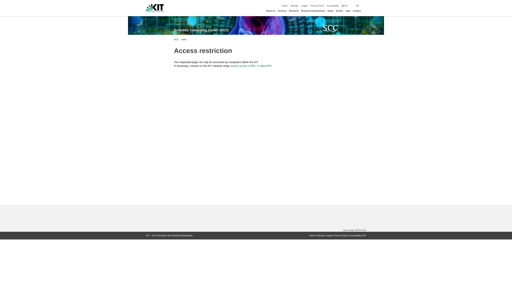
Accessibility (333, 6)
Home (284, 6)
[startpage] (365, 10)
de (357, 6)
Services (282, 11)
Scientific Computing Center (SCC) (201, 30)
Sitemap (294, 6)
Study (330, 11)
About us (270, 11)
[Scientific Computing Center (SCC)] (330, 28)
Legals (304, 6)
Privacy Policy (317, 6)
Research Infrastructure (313, 11)
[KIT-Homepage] (155, 8)
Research (294, 11)
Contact (357, 11)
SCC (176, 39)
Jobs (347, 11)
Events (339, 11)
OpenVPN (265, 65)
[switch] (365, 6)
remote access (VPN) (242, 65)
